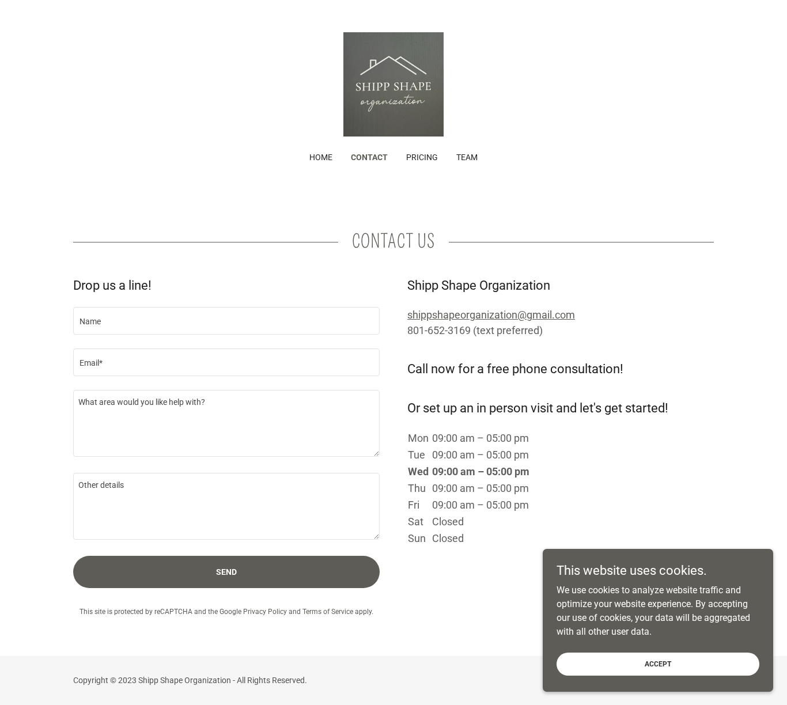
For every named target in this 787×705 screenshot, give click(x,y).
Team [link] (467, 157)
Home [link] (320, 157)
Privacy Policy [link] (265, 612)
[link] (393, 83)
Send (226, 572)
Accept (658, 663)
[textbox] (226, 321)
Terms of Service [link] (327, 612)
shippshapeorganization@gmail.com (491, 315)
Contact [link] (369, 157)
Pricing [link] (422, 157)
